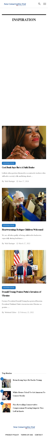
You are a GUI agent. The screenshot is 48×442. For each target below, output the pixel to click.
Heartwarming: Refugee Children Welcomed (22, 230)
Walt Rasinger (10, 181)
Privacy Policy (12, 435)
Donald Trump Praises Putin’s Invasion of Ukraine (21, 294)
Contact (39, 435)
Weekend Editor (10, 312)
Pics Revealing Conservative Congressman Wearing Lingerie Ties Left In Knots (28, 408)
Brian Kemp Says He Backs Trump (27, 380)
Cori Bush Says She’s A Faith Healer (18, 168)
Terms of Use (27, 435)
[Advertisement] (24, 51)
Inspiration (8, 163)
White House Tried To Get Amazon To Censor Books (29, 394)
